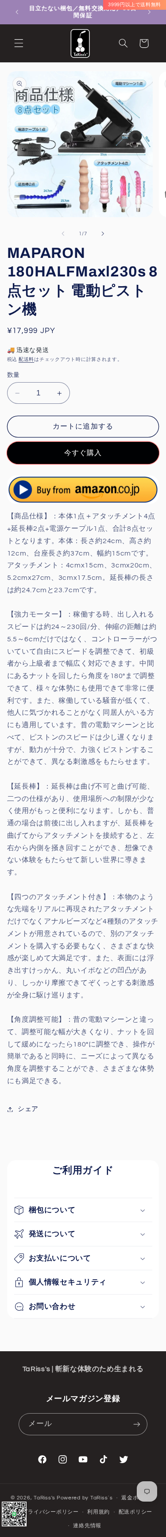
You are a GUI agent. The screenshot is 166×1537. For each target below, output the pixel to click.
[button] (18, 43)
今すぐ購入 (83, 452)
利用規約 (98, 1512)
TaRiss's (44, 1497)
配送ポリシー (135, 1512)
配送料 (26, 359)
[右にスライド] (103, 234)
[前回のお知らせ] (17, 12)
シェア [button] (28, 1109)
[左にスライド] (63, 234)
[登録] (137, 1424)
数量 (13, 375)
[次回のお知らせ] (149, 12)
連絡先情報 (87, 1525)
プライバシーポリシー (50, 1512)
